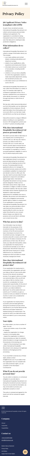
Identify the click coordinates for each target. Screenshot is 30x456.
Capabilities (5, 428)
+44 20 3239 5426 (7, 438)
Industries (4, 425)
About (3, 423)
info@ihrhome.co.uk (8, 359)
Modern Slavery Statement (8, 446)
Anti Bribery (4, 451)
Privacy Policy (5, 448)
